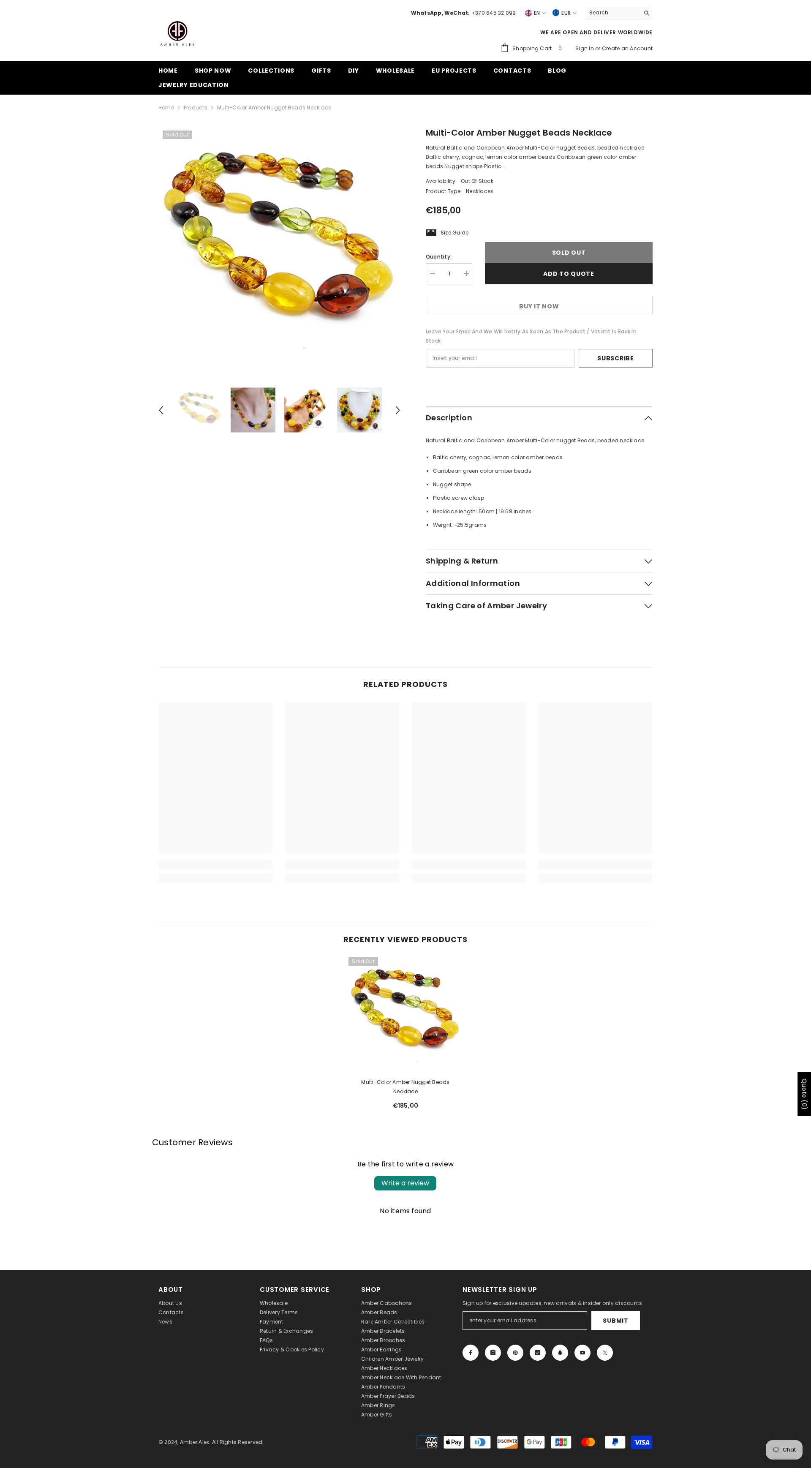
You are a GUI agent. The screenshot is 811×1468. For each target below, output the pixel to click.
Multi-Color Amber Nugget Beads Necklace (405, 1087)
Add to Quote (568, 274)
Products (195, 107)
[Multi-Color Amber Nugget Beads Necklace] (405, 1014)
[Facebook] (471, 1353)
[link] (215, 864)
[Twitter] (605, 1353)
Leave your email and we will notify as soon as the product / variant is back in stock (531, 336)
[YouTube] (582, 1353)
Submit (615, 1320)
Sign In (585, 48)
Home (166, 107)
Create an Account (627, 48)
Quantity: (439, 256)
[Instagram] (493, 1353)
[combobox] (612, 12)
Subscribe (615, 358)
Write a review (405, 1183)
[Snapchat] (560, 1353)
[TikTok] (538, 1353)
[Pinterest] (515, 1353)
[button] (161, 410)
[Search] (619, 12)
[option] (279, 247)
